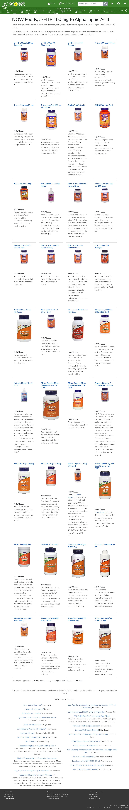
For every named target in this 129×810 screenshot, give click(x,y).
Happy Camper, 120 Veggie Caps (85, 746)
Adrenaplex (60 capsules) (31, 713)
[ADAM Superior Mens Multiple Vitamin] (51, 419)
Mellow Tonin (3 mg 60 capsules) (85, 769)
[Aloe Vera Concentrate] (105, 577)
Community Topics (53, 798)
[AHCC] (24, 500)
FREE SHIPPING (68, 3)
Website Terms (8, 794)
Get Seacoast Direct (64, 9)
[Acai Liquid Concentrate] (51, 210)
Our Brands (50, 792)
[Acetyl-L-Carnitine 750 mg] (51, 273)
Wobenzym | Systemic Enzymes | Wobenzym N (37, 775)
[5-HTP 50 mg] (78, 70)
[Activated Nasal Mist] (24, 419)
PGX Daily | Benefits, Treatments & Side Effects (92, 716)
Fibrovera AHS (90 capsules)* (83, 757)
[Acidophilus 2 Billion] (24, 342)
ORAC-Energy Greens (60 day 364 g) (86, 741)
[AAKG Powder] (24, 210)
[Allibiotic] (51, 577)
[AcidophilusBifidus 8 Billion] (105, 342)
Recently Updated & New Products (58, 794)
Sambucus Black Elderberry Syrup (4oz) (32, 737)
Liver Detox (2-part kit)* (32, 705)
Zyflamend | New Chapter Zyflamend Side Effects (37, 718)
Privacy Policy (8, 796)
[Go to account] (119, 4)
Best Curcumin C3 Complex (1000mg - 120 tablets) (88, 734)
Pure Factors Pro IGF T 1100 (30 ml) (86, 761)
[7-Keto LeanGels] (51, 140)
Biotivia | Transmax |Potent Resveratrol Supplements (37, 758)
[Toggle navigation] (125, 4)
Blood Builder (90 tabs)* (33, 725)
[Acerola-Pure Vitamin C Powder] (78, 210)
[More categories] (126, 10)
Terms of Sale (8, 792)
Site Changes (93, 796)
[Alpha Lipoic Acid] (24, 646)
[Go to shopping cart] (112, 4)
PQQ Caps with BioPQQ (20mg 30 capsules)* (31, 771)
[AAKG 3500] (105, 140)
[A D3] (78, 140)
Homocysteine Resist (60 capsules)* (86, 726)
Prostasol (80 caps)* (27, 733)
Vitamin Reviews (94, 798)
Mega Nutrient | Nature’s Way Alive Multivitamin (37, 746)
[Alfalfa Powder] (24, 577)
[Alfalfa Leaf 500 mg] (105, 500)
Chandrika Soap (31, 742)
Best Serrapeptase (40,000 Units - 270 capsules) (86, 712)
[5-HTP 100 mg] (24, 70)
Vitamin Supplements (96, 792)
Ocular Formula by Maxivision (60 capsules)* (87, 765)
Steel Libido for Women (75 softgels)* (31, 729)
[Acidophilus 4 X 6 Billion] (78, 342)
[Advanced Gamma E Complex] (105, 419)
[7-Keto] (105, 70)
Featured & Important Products (57, 796)
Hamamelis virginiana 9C (34, 709)
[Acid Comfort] (105, 273)
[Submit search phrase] (105, 4)
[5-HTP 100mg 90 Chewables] (51, 70)
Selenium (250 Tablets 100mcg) (87, 730)
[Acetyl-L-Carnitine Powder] (78, 273)
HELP (52, 3)
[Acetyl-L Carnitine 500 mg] (105, 210)
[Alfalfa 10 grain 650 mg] (78, 500)
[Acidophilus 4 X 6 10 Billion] (51, 342)
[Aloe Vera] (78, 577)
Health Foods (93, 794)
